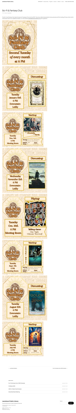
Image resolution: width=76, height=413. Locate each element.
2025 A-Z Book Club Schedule (15, 389)
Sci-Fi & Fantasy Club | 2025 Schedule (17, 383)
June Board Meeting (13, 368)
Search (61, 401)
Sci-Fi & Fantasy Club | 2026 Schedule (59, 368)
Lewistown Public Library (7, 1)
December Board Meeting (14, 391)
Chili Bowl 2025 (12, 386)
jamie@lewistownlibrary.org (35, 18)
